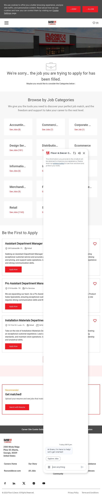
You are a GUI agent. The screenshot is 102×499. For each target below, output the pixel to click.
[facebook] (5, 483)
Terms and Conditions (90, 493)
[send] (82, 467)
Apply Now (13, 269)
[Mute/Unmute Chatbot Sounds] (79, 153)
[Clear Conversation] (74, 153)
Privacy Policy (73, 493)
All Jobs (32, 471)
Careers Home (10, 464)
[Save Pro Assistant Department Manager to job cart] (95, 284)
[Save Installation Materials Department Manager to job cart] (95, 321)
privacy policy (58, 163)
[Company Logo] (52, 23)
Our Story (32, 464)
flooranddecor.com (12, 471)
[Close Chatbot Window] (84, 153)
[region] (65, 309)
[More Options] (49, 467)
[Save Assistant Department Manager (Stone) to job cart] (95, 244)
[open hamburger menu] (6, 23)
